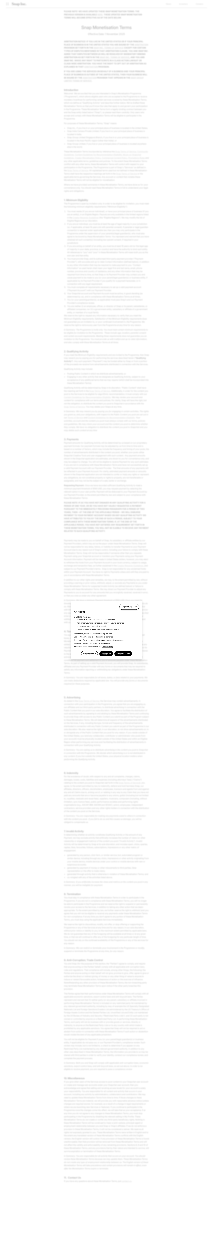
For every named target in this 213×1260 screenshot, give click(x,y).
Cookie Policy (107, 647)
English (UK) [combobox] (127, 607)
